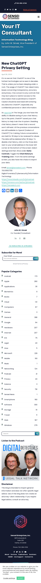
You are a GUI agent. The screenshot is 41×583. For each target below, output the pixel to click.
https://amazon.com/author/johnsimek (18, 182)
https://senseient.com (11, 185)
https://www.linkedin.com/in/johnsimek (18, 179)
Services (14, 554)
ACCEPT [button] (20, 578)
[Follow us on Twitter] (7, 9)
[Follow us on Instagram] (13, 9)
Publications (23, 554)
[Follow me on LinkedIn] (16, 238)
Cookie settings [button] (9, 578)
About (7, 554)
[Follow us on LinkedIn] (10, 9)
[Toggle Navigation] (38, 16)
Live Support (18, 557)
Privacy (25, 264)
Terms (19, 264)
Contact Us (29, 557)
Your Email (8, 256)
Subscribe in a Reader (21, 246)
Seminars (32, 554)
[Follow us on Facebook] (14, 552)
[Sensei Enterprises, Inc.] (12, 17)
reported (8, 112)
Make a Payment (30, 9)
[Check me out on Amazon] (20, 238)
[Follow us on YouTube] (16, 9)
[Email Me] (24, 238)
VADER (10, 557)
